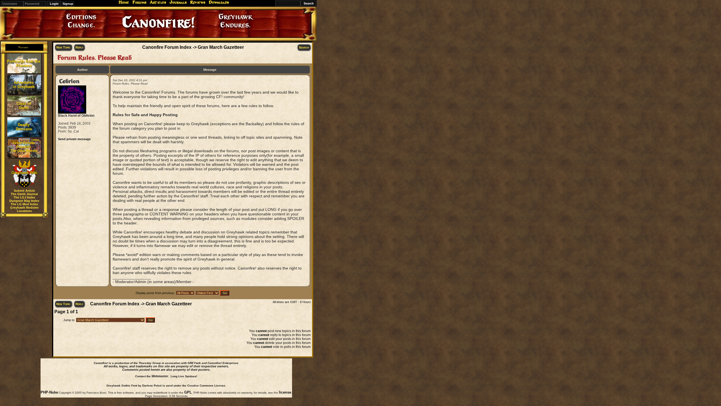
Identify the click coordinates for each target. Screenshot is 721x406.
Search (304, 47)
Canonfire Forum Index (167, 47)
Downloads (219, 2)
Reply (79, 47)
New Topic (63, 47)
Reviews (197, 2)
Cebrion (69, 81)
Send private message (74, 139)
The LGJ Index (24, 197)
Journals (178, 2)
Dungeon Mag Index (24, 200)
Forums (139, 2)
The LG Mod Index (24, 204)
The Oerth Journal (24, 194)
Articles (158, 2)
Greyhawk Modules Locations (24, 209)
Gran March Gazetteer (221, 47)
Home (124, 2)
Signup (68, 3)
